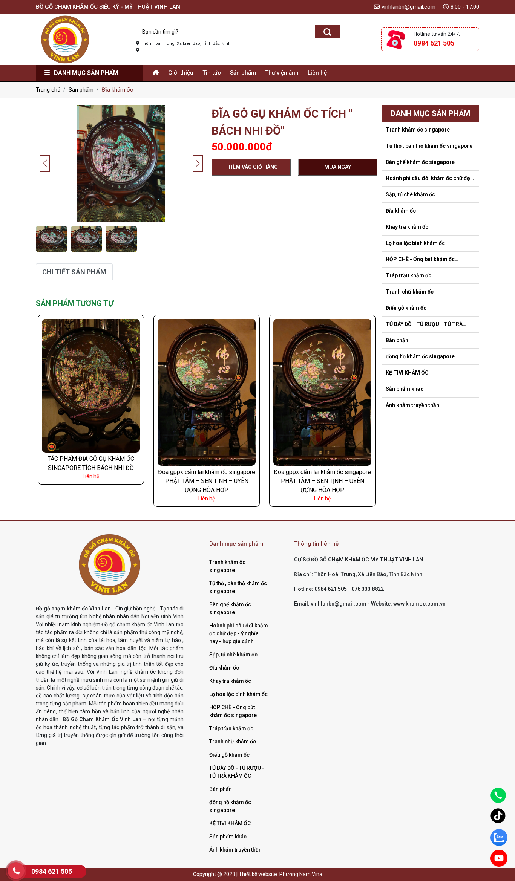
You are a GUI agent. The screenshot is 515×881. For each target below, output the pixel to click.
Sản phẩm (243, 72)
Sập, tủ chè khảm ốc (410, 194)
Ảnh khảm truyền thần (412, 405)
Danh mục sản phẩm (85, 72)
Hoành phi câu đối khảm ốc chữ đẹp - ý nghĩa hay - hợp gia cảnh (429, 178)
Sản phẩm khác (404, 389)
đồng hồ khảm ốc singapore (420, 356)
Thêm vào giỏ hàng (251, 167)
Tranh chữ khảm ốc (410, 292)
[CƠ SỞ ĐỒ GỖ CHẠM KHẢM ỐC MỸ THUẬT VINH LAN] (65, 39)
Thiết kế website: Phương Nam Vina (280, 874)
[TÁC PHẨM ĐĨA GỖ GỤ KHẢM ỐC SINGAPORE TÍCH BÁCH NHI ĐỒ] (91, 385)
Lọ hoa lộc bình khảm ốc (415, 243)
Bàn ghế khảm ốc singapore (420, 162)
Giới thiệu (180, 72)
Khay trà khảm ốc (407, 227)
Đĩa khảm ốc (401, 211)
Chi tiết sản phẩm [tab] (74, 272)
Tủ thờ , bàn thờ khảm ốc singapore (429, 146)
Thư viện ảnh (282, 72)
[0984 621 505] (16, 870)
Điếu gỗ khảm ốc (406, 308)
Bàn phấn (397, 340)
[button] (198, 163)
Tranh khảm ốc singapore (418, 130)
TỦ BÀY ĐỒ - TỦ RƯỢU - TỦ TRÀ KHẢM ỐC (424, 324)
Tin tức (211, 72)
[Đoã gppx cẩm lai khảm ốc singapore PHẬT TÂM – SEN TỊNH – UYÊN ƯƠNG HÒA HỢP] (207, 392)
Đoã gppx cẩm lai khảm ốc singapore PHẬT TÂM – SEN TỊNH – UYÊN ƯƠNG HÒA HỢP (206, 481)
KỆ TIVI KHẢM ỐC (407, 373)
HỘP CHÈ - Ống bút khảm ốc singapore (420, 259)
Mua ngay (337, 167)
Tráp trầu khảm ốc (408, 275)
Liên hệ (317, 72)
